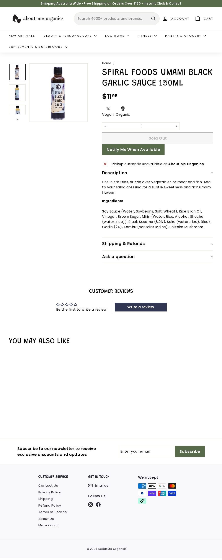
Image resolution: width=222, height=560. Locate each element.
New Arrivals (22, 36)
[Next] (17, 118)
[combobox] (117, 18)
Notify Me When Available (133, 149)
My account (48, 525)
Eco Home (115, 36)
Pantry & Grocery (183, 36)
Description (114, 173)
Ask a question (118, 257)
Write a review (140, 307)
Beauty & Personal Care (68, 36)
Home (106, 63)
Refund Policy (49, 505)
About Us (46, 518)
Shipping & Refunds (123, 244)
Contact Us (48, 485)
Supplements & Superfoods (36, 47)
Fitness (145, 36)
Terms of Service (52, 512)
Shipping (45, 498)
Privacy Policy (49, 492)
